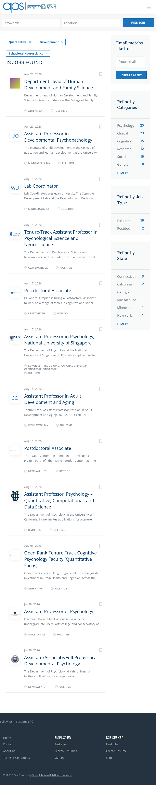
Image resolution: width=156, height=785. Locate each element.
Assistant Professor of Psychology (58, 611)
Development (49, 42)
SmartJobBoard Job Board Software (52, 775)
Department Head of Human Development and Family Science (58, 84)
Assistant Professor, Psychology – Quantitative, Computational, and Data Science (59, 500)
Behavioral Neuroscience (26, 53)
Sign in (59, 758)
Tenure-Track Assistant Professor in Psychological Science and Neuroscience (61, 238)
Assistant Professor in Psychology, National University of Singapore (59, 339)
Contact (8, 744)
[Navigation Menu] (149, 7)
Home (7, 738)
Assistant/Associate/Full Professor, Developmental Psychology (59, 660)
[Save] (97, 74)
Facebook (22, 722)
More (122, 172)
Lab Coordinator (41, 186)
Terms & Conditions (16, 758)
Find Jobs (138, 22)
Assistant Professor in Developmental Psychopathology (58, 136)
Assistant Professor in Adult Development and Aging (52, 399)
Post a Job (61, 744)
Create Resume (116, 751)
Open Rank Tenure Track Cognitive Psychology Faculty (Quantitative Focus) (60, 559)
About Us (9, 751)
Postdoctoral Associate (47, 290)
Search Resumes (65, 751)
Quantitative (17, 42)
